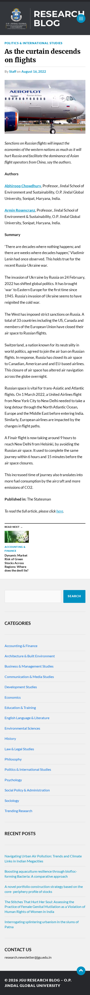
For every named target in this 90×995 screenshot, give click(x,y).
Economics (13, 697)
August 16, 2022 (33, 71)
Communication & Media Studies (29, 677)
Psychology (13, 780)
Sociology (12, 800)
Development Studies (21, 687)
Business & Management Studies (29, 666)
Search (74, 596)
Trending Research (18, 811)
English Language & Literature (27, 718)
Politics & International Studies (33, 43)
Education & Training (20, 707)
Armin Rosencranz (20, 210)
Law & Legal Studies (19, 749)
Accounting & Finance (21, 646)
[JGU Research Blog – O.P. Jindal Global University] (45, 18)
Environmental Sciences (22, 728)
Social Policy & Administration (27, 790)
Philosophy (13, 759)
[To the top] (81, 970)
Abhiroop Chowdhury (23, 186)
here (59, 511)
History (10, 738)
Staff (12, 71)
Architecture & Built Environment (30, 656)
